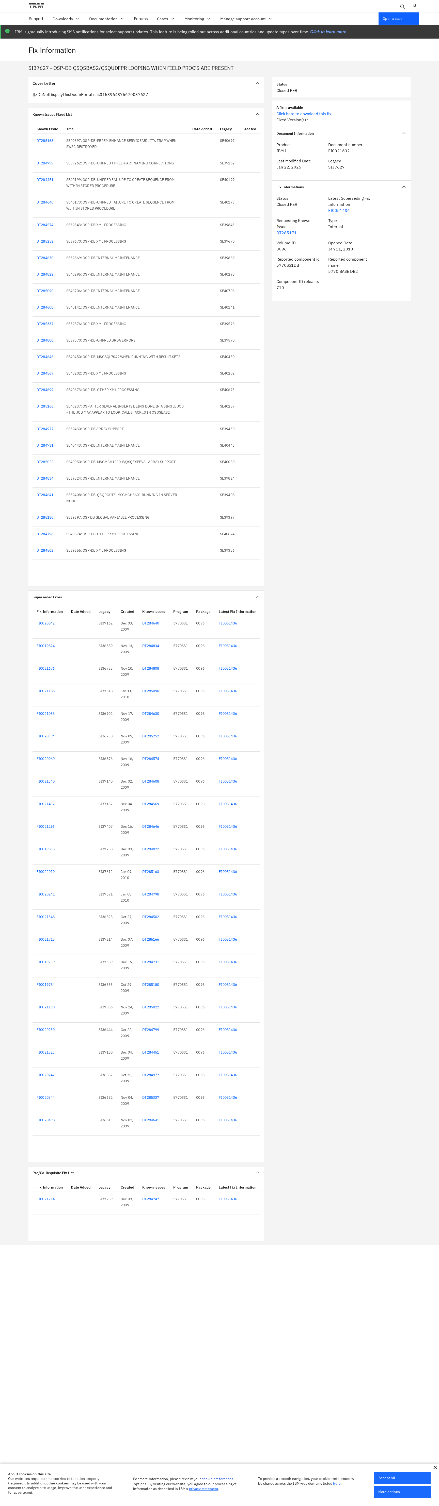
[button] (435, 1467)
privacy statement (203, 1488)
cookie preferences (217, 1479)
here (337, 1483)
